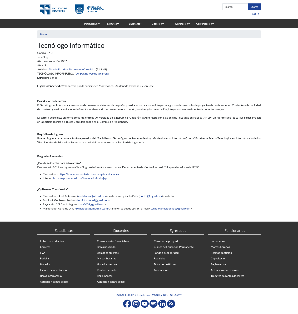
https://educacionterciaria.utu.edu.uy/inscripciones (89, 174)
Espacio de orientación (53, 269)
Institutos (112, 23)
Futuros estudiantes (52, 241)
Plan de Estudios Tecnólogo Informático (72, 69)
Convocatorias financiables (113, 241)
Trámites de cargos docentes (227, 275)
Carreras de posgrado (166, 241)
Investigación (181, 23)
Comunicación (204, 23)
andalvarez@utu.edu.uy (92, 196)
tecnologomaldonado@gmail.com (170, 208)
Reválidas (159, 258)
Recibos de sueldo (107, 269)
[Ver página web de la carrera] (92, 73)
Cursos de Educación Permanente (174, 246)
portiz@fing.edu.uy (151, 196)
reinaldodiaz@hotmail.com (92, 208)
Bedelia (44, 258)
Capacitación (218, 258)
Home (43, 34)
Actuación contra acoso (54, 281)
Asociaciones (161, 269)
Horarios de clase (107, 264)
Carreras (45, 246)
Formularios (218, 241)
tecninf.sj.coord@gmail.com (93, 200)
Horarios (45, 264)
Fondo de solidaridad (166, 252)
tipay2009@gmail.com (91, 204)
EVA (42, 252)
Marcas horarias (106, 258)
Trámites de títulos (165, 264)
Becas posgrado (106, 246)
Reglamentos (104, 275)
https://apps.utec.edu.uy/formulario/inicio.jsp (80, 178)
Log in (255, 13)
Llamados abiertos (108, 252)
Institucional (91, 23)
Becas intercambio (51, 275)
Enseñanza (134, 23)
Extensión (156, 23)
